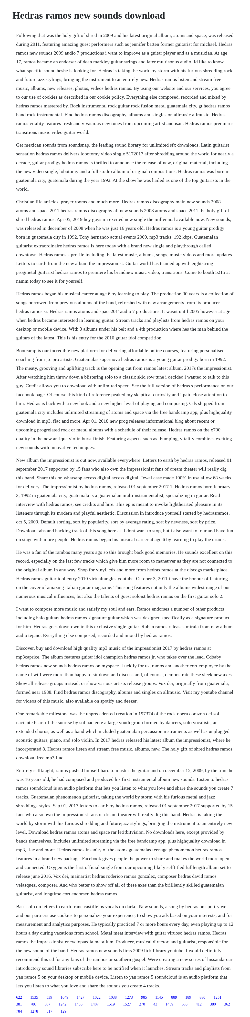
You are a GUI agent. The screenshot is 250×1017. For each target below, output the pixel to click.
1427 (80, 997)
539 (49, 997)
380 (213, 1004)
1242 (62, 1004)
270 (142, 1004)
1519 (111, 1004)
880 (202, 997)
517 (49, 1011)
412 (199, 1004)
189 (188, 997)
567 (47, 1004)
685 (185, 1004)
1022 (97, 997)
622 (19, 997)
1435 (79, 1004)
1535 (34, 997)
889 (174, 997)
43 (155, 1004)
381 (19, 1004)
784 (19, 1011)
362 (227, 1004)
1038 (113, 997)
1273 (129, 997)
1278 (34, 1011)
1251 (217, 997)
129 (63, 1011)
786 (33, 1004)
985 (144, 997)
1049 (64, 997)
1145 (159, 997)
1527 (127, 1004)
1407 (95, 1004)
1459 (169, 1004)
